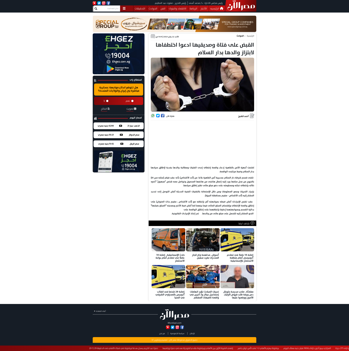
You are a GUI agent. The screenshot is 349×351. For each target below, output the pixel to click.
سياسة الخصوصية (177, 333)
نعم (128, 101)
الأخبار (204, 8)
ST (153, 339)
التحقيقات (140, 8)
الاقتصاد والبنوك (177, 8)
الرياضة (193, 8)
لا (104, 101)
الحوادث (153, 8)
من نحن (162, 333)
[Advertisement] (202, 143)
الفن (163, 8)
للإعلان (192, 333)
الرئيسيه (214, 8)
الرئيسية (250, 35)
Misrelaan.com (174, 322)
